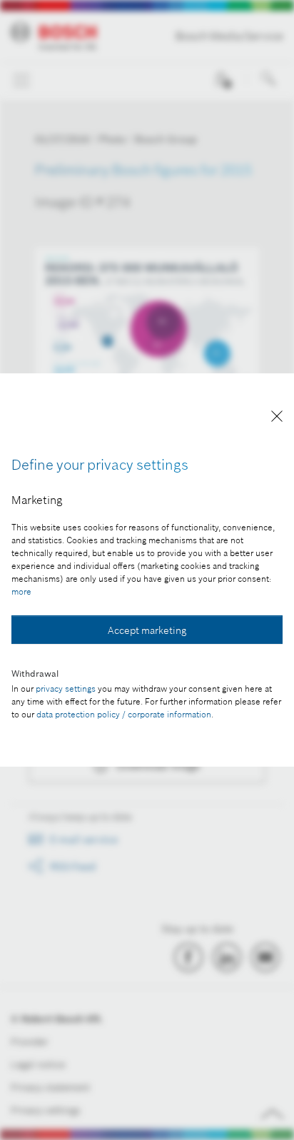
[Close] (276, 419)
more (21, 591)
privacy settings (66, 688)
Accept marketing (147, 630)
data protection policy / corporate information (123, 714)
